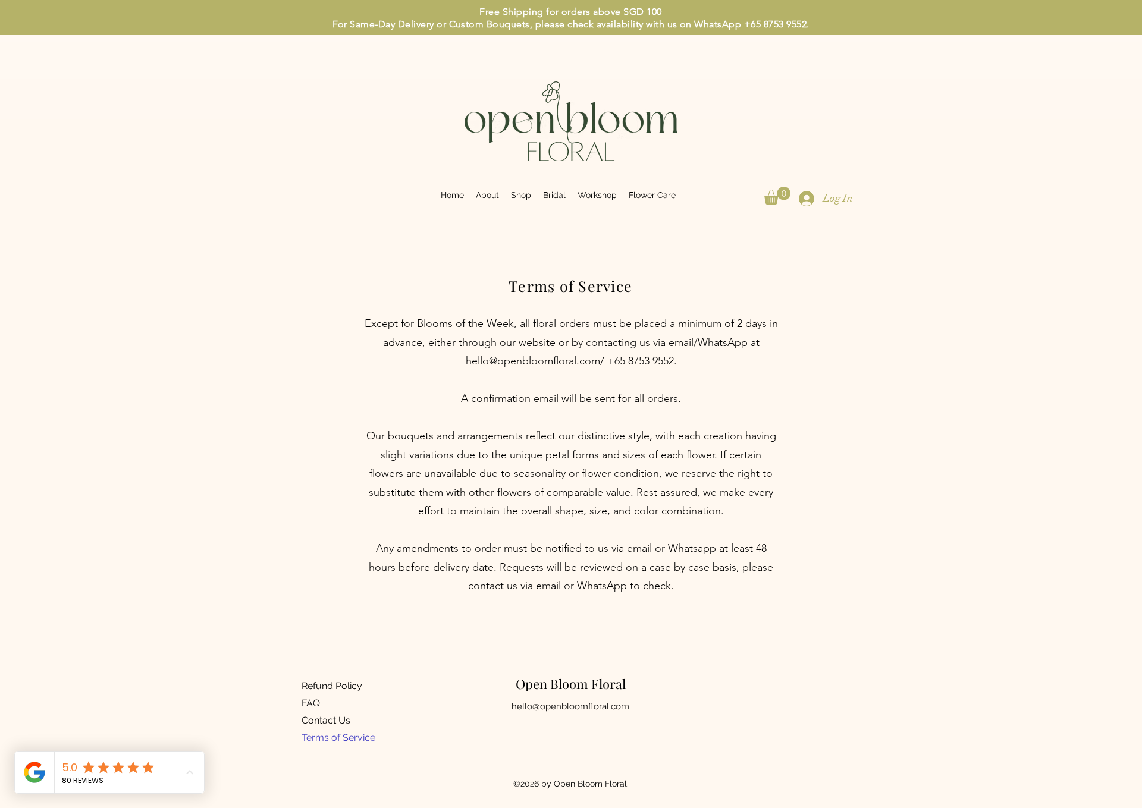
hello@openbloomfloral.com (533, 360)
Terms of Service (338, 737)
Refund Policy (332, 685)
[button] (777, 196)
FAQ (311, 703)
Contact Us (326, 720)
